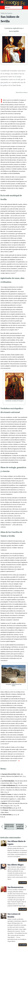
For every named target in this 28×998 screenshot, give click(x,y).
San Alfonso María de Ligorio (16, 842)
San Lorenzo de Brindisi (14, 915)
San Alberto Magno (16, 864)
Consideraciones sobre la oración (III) (9, 826)
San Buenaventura (15, 887)
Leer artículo (22, 860)
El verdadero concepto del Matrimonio (19, 826)
